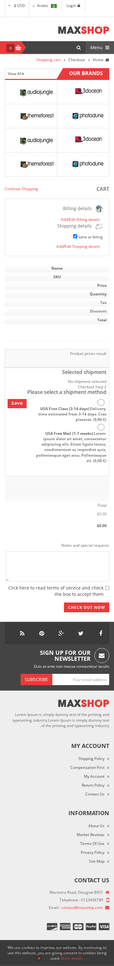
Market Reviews (90, 834)
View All (15, 73)
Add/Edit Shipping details (78, 246)
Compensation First (87, 767)
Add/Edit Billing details (80, 219)
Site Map (96, 861)
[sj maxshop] (83, 30)
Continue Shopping (21, 188)
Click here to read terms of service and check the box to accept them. (56, 591)
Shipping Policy (91, 758)
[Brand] (36, 91)
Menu (97, 47)
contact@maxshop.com (82, 907)
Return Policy (93, 785)
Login (71, 5)
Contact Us (94, 794)
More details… (65, 958)
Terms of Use (92, 843)
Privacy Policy (92, 852)
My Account (94, 776)
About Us (96, 825)
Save (17, 403)
